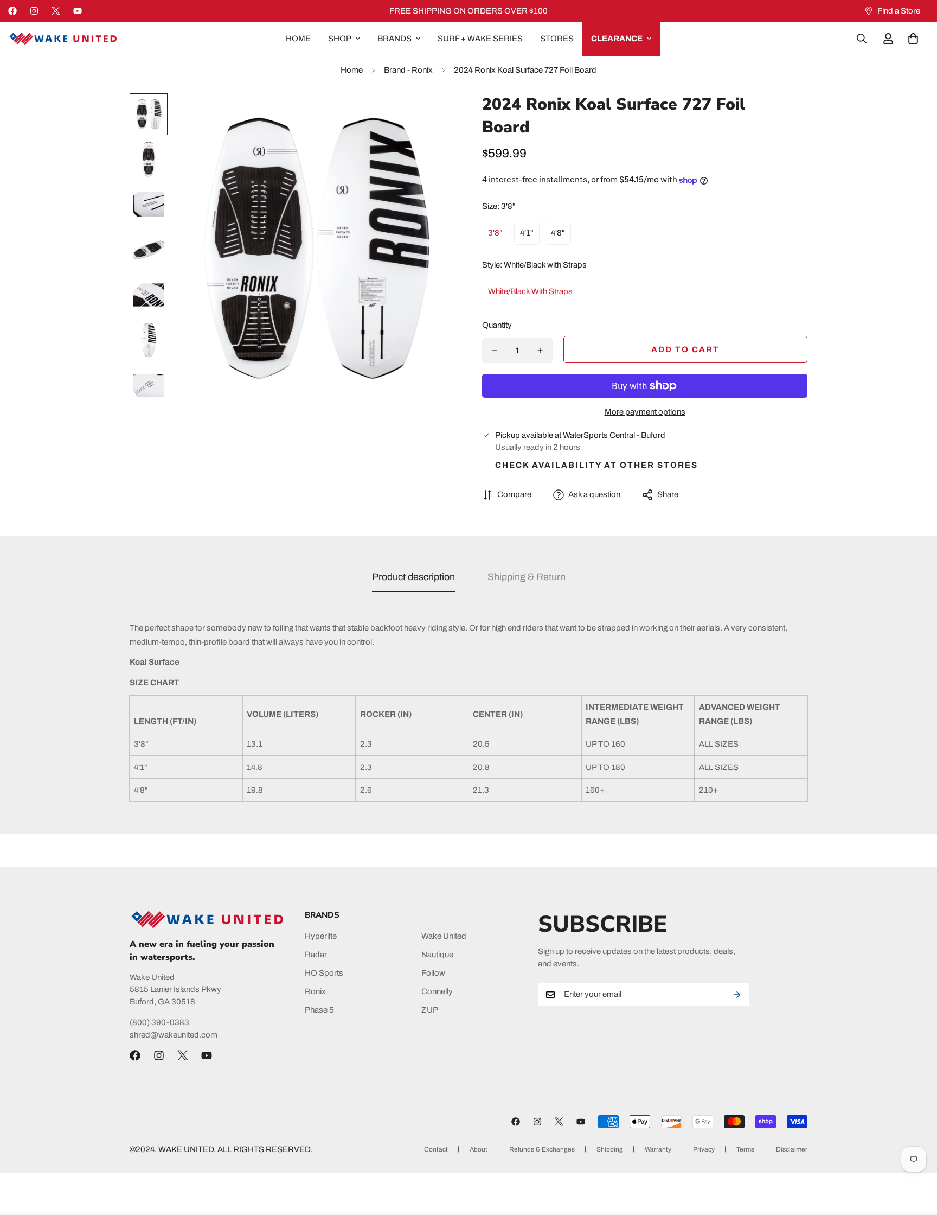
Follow (433, 973)
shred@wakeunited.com (173, 1034)
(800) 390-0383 (159, 1023)
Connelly (437, 992)
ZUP (429, 1010)
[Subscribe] (737, 994)
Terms (745, 1149)
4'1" (527, 232)
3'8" (495, 232)
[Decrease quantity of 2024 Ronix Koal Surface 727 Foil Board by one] (494, 350)
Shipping (609, 1149)
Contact (436, 1149)
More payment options (645, 412)
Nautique (437, 955)
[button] (913, 38)
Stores (557, 38)
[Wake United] (62, 39)
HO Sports (324, 973)
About (478, 1149)
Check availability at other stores (596, 465)
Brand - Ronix (408, 70)
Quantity (497, 325)
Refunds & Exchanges (542, 1149)
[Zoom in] (432, 116)
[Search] (862, 38)
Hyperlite (321, 936)
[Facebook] (12, 11)
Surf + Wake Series (480, 38)
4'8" (558, 232)
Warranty (658, 1149)
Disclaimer (791, 1149)
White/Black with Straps (530, 291)
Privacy (704, 1149)
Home (298, 38)
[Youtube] (77, 11)
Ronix (315, 992)
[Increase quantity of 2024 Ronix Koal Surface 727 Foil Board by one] (540, 350)
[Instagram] (34, 11)
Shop (339, 38)
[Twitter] (56, 11)
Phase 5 (319, 1010)
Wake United (443, 936)
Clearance (617, 38)
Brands (394, 38)
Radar (316, 955)
